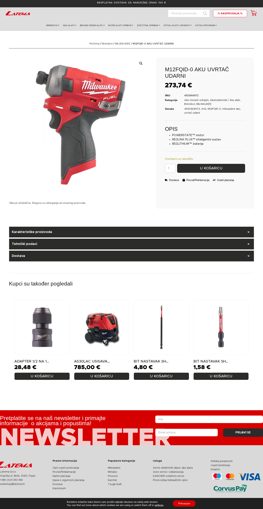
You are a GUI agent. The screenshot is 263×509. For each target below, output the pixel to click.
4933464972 (192, 109)
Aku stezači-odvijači (196, 100)
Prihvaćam (184, 503)
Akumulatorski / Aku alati (225, 100)
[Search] (205, 13)
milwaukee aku (231, 109)
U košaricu (211, 168)
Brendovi (107, 44)
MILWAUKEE (122, 44)
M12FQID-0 (214, 109)
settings (159, 505)
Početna (94, 44)
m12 (203, 109)
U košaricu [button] (42, 376)
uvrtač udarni (192, 113)
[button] (141, 63)
